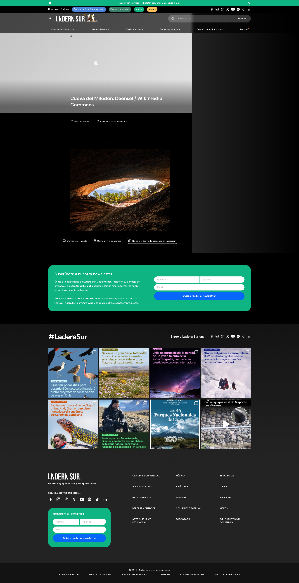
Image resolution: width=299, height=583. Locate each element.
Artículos (182, 486)
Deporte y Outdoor (170, 29)
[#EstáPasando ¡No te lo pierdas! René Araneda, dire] (124, 424)
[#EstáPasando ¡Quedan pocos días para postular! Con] (73, 373)
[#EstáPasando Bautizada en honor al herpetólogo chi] (73, 424)
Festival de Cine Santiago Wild (89, 9)
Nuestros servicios (100, 574)
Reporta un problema (192, 574)
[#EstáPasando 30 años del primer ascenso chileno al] (226, 373)
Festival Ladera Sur (120, 9)
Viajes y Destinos (100, 29)
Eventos (181, 497)
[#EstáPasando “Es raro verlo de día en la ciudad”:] (226, 424)
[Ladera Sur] (77, 19)
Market (139, 9)
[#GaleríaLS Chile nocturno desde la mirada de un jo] (175, 373)
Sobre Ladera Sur (68, 574)
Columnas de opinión (188, 508)
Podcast (65, 9)
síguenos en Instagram (154, 240)
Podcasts (225, 497)
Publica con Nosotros (134, 574)
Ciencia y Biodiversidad (63, 29)
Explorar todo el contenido (230, 521)
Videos (224, 508)
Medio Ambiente (134, 29)
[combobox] (209, 18)
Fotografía (183, 519)
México (152, 9)
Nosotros (53, 9)
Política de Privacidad (227, 574)
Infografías (227, 475)
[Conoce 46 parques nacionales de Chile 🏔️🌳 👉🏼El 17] (175, 424)
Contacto (164, 574)
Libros (223, 486)
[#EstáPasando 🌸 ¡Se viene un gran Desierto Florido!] (124, 373)
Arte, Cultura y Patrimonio (210, 29)
